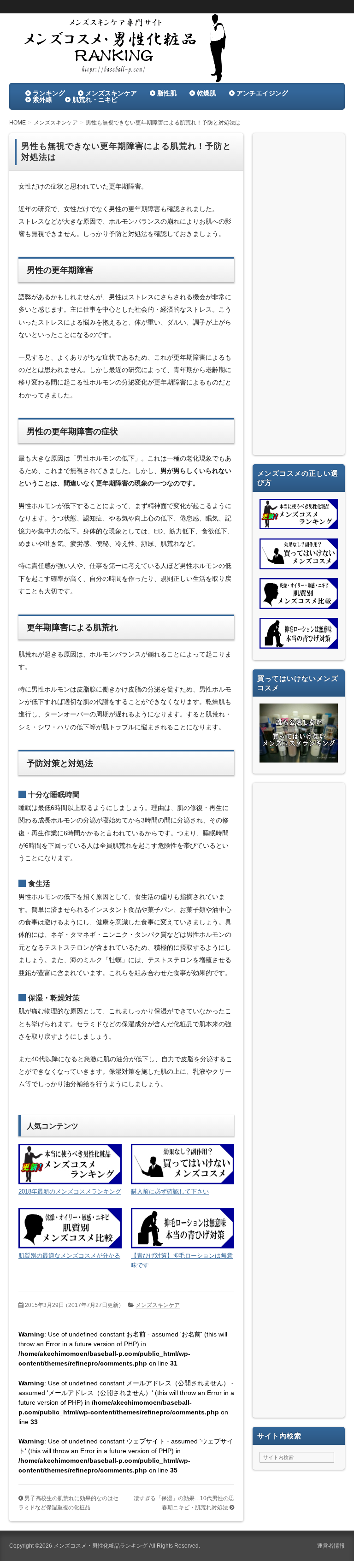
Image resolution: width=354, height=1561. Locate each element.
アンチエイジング (262, 93)
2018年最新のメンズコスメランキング (69, 1191)
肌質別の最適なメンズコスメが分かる (69, 1255)
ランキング (49, 93)
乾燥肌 (206, 93)
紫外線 (42, 99)
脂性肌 (167, 93)
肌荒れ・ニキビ (95, 99)
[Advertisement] (299, 296)
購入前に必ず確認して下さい (170, 1191)
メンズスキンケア (111, 93)
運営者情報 (331, 1546)
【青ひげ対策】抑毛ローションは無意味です (182, 1260)
